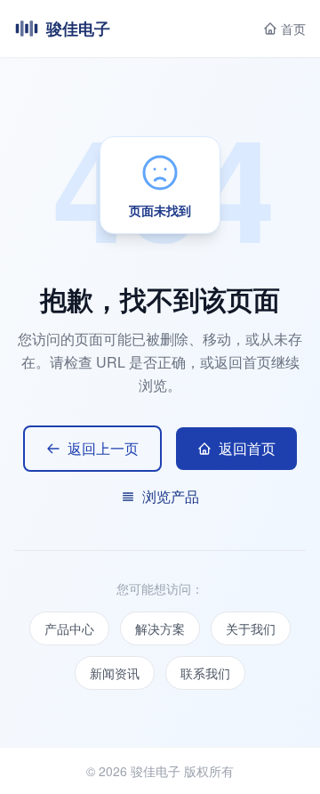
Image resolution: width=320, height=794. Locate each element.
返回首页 (247, 448)
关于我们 (251, 628)
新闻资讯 (115, 673)
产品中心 (69, 628)
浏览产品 (170, 496)
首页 (293, 28)
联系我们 (205, 673)
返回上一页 (103, 448)
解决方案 (160, 628)
